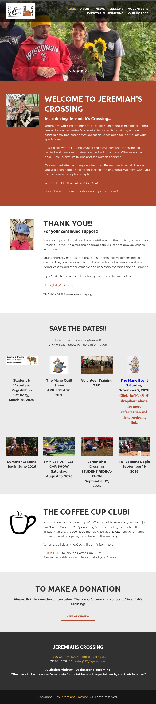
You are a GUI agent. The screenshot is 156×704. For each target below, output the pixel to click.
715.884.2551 (58, 661)
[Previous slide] (10, 41)
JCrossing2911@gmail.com (87, 661)
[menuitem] (71, 8)
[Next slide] (146, 41)
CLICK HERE (52, 553)
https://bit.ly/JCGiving (58, 285)
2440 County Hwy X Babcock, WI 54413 (78, 657)
